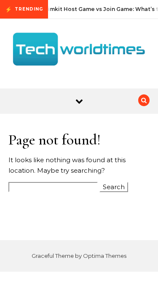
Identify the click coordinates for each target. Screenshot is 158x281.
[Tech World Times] (79, 51)
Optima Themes (104, 255)
